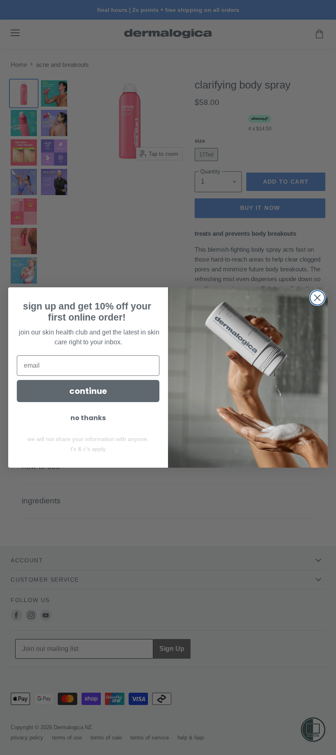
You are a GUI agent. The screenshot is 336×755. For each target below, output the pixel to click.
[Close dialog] (317, 298)
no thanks (88, 418)
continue (88, 391)
